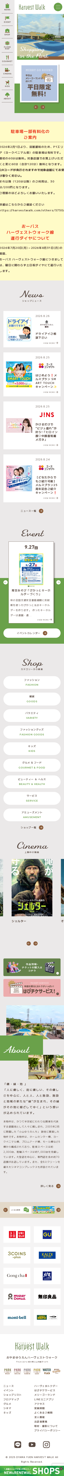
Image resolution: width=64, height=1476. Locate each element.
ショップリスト (12, 1394)
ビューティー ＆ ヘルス (32, 781)
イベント (8, 1390)
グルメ (7, 1403)
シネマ (7, 1408)
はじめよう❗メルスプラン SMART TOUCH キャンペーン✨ (46, 381)
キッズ (32, 748)
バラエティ (32, 715)
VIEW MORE (49, 343)
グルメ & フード (32, 765)
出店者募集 (40, 1421)
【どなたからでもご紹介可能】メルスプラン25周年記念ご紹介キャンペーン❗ (46, 484)
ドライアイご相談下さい (45, 336)
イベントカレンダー (28, 633)
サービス (32, 798)
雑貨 (32, 699)
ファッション (32, 682)
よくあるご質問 (43, 1412)
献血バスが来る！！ (31, 590)
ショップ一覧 (28, 827)
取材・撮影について (46, 1426)
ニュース (8, 1386)
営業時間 (39, 1408)
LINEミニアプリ (44, 1399)
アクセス (39, 1403)
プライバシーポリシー (47, 1430)
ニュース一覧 (28, 510)
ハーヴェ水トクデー (46, 1386)
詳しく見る (47, 1186)
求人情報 (39, 1417)
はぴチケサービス (44, 1390)
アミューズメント (32, 815)
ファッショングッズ (32, 732)
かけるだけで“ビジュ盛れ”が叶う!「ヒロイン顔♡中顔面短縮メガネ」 (46, 432)
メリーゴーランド (44, 1394)
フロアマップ (11, 1399)
